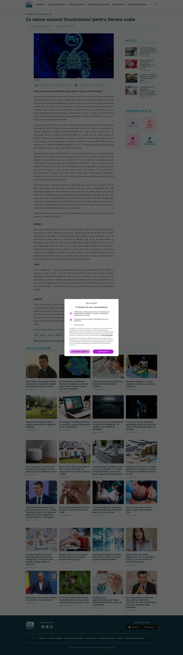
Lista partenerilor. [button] (107, 335)
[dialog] (91, 327)
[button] (91, 324)
